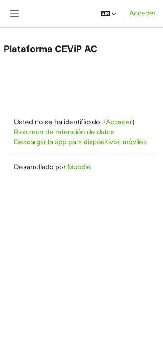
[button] (108, 13)
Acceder (142, 13)
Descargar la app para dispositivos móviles (80, 142)
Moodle (79, 167)
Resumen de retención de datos (64, 132)
